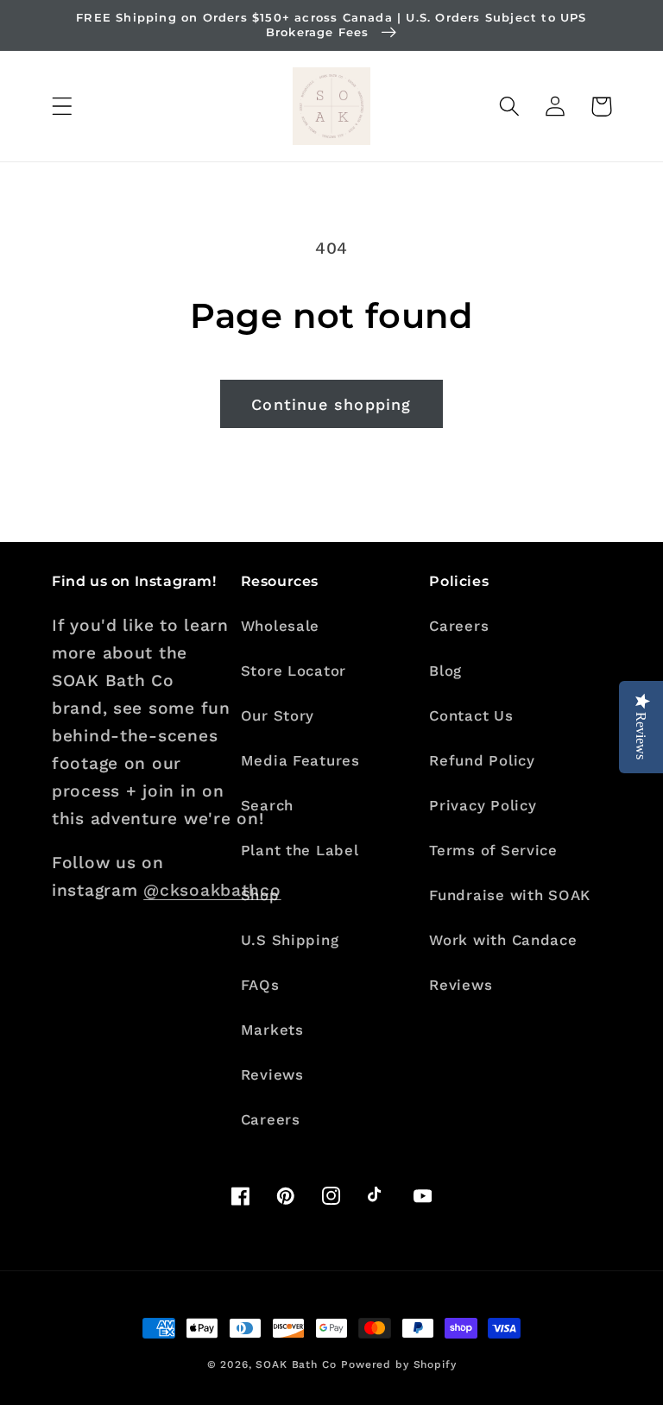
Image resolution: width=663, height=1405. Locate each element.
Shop (260, 895)
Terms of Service (493, 850)
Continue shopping (331, 404)
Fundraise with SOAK (509, 895)
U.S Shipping (290, 939)
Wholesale (280, 625)
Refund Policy (481, 760)
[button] (62, 106)
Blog (445, 670)
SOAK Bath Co (296, 1364)
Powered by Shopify (398, 1364)
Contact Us (471, 715)
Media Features (300, 760)
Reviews (272, 1074)
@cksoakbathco (212, 890)
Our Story (277, 715)
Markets (272, 1029)
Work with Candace (503, 939)
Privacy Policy (482, 805)
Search (267, 805)
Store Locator (293, 670)
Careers (270, 1119)
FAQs (260, 984)
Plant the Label (300, 850)
